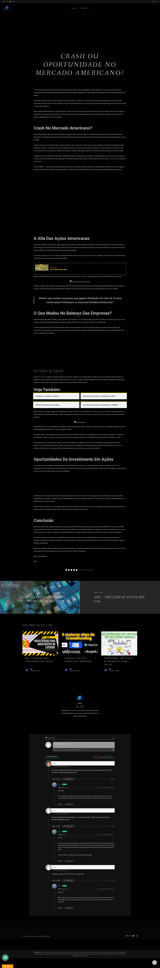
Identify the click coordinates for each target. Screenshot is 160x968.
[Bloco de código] (73, 750)
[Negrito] (55, 750)
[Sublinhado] (60, 750)
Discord (154, 1)
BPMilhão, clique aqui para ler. (103, 798)
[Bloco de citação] (70, 750)
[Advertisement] (80, 30)
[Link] (75, 750)
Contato (85, 8)
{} (78, 749)
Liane (66, 889)
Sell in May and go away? (58, 269)
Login (112, 737)
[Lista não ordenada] (67, 750)
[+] (81, 749)
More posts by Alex (80, 724)
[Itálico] (57, 750)
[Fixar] (62, 750)
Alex (59, 784)
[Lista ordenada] (65, 750)
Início (74, 8)
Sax (66, 834)
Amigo (67, 787)
